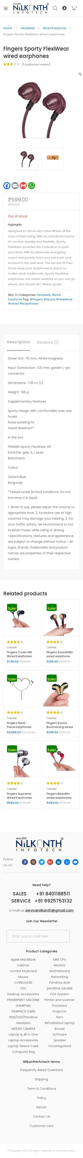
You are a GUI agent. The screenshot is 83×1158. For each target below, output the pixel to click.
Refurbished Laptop (60, 1023)
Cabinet (23, 965)
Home (7, 28)
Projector (60, 1011)
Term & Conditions (41, 1088)
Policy (41, 1098)
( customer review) (36, 64)
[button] (80, 74)
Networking (59, 977)
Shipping (41, 1079)
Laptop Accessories (23, 1040)
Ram (59, 1017)
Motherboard (60, 971)
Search (55, 8)
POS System (59, 994)
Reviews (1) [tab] (48, 342)
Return (42, 1107)
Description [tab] (18, 342)
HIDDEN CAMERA (23, 1028)
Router (60, 1028)
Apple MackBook (23, 959)
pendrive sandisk (60, 988)
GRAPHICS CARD (23, 1011)
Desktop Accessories (23, 994)
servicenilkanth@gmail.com (49, 910)
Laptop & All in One (23, 1034)
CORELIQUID (23, 982)
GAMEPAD (23, 1005)
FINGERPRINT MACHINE (23, 1000)
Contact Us (41, 1116)
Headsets (28, 28)
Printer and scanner (59, 1000)
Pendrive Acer (59, 982)
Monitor (60, 965)
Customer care (41, 1126)
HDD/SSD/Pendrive (23, 1017)
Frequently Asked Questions (41, 1070)
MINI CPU (59, 959)
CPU (23, 988)
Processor (59, 1005)
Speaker (60, 1040)
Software (60, 1034)
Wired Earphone (54, 28)
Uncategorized (59, 1046)
